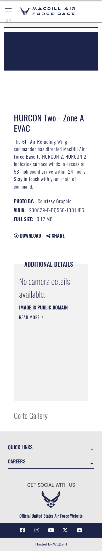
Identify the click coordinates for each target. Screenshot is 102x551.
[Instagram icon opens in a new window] (37, 530)
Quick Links (20, 447)
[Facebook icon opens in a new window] (22, 530)
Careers (16, 461)
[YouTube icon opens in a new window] (51, 530)
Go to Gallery (31, 415)
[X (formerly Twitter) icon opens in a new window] (65, 530)
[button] (8, 11)
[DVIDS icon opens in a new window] (79, 530)
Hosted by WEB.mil (51, 544)
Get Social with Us (51, 485)
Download (30, 235)
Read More (30, 317)
